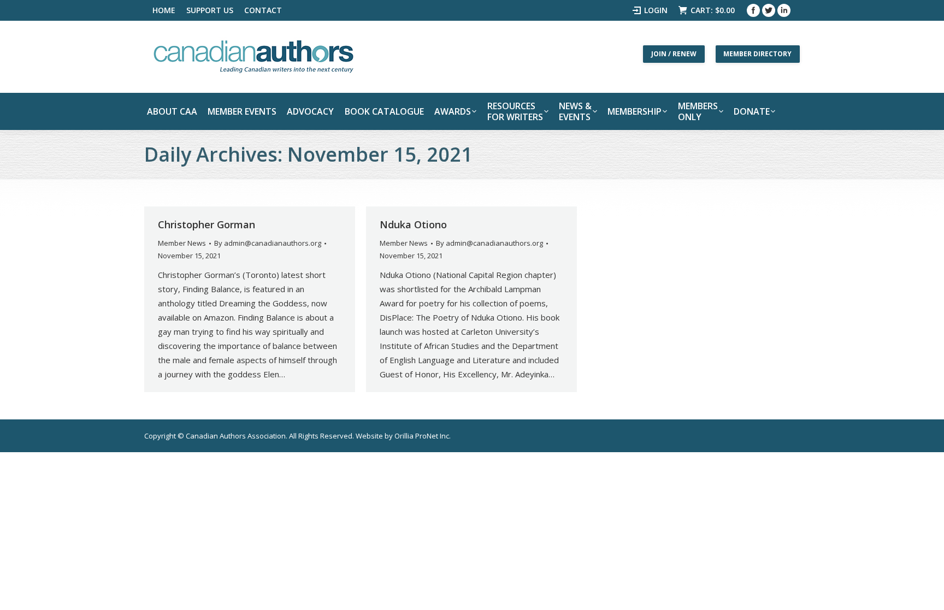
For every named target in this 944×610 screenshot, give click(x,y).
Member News (182, 243)
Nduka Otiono (413, 224)
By (267, 243)
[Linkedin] (783, 10)
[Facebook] (753, 10)
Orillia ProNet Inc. (422, 436)
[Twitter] (768, 10)
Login (656, 10)
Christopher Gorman (206, 224)
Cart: (713, 10)
